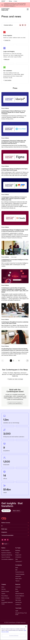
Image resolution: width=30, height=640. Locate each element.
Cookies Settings (13, 635)
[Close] (25, 626)
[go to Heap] (10, 1)
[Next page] (27, 360)
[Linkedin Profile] (20, 25)
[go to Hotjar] (15, 1)
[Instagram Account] (25, 25)
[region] (14, 632)
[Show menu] (28, 9)
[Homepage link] (3, 518)
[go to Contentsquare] (4, 1)
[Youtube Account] (23, 25)
